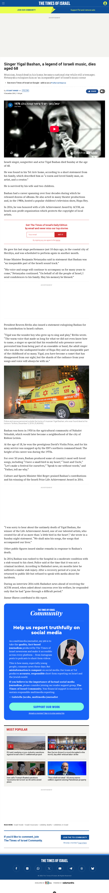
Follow (25, 91)
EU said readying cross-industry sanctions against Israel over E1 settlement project (25, 753)
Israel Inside (18, 825)
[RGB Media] (49, 883)
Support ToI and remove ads (83, 10)
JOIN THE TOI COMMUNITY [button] (75, 837)
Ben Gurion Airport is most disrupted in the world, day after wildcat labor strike (66, 753)
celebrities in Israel (61, 825)
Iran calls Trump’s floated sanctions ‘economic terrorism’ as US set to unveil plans (24, 780)
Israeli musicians (31, 825)
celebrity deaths (46, 825)
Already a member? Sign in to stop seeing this (46, 713)
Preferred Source (58, 83)
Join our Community (26, 10)
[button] (105, 3)
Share (93, 91)
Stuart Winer (12, 91)
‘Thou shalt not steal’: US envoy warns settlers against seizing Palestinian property (67, 779)
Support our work (46, 707)
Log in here (82, 843)
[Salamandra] (68, 883)
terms (58, 240)
